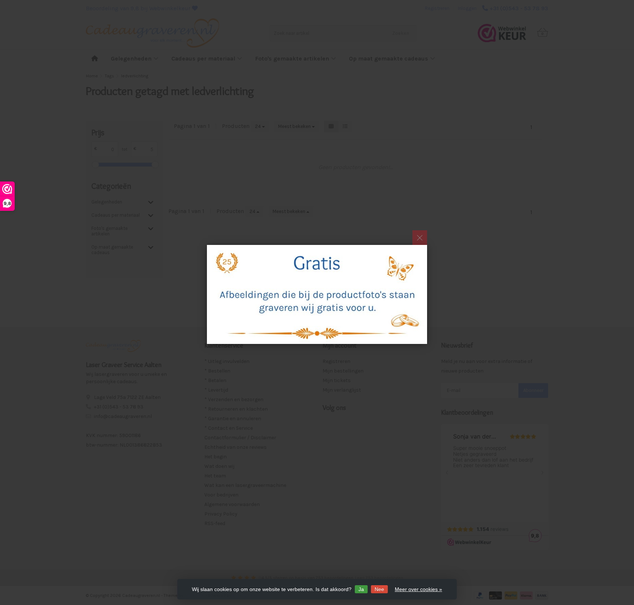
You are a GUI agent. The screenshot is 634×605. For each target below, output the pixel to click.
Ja (361, 589)
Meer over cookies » (418, 589)
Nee (379, 589)
